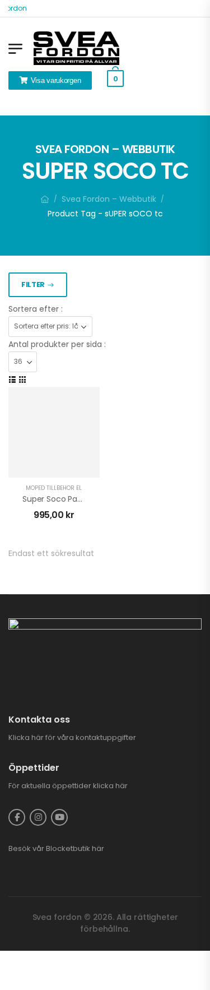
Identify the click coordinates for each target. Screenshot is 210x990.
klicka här (110, 785)
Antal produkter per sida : (57, 344)
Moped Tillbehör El (54, 488)
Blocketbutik (68, 848)
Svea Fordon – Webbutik (109, 199)
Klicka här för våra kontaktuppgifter (72, 737)
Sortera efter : (35, 308)
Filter (33, 284)
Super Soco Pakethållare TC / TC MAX (94, 499)
